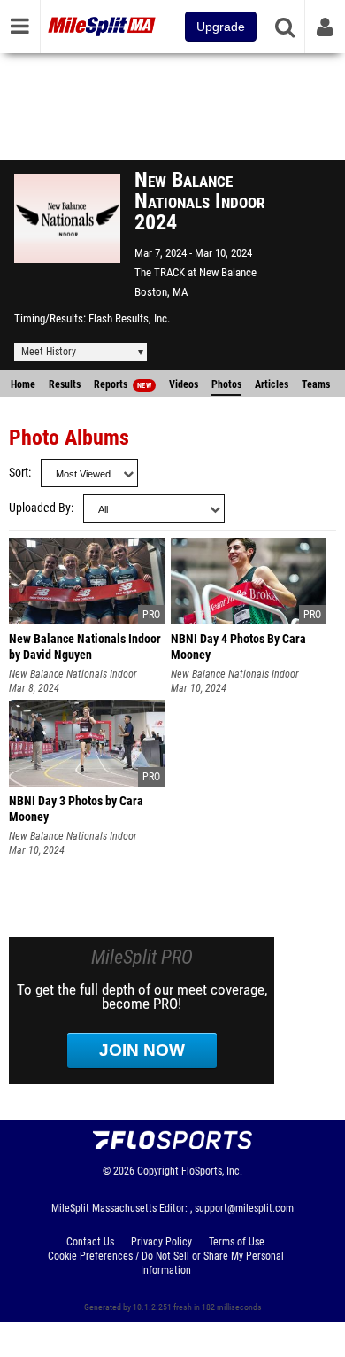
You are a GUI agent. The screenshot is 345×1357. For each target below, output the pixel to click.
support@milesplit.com (244, 1208)
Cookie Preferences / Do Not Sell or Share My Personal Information (166, 1263)
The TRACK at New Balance (195, 272)
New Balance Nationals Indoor (73, 674)
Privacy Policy (161, 1242)
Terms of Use (236, 1242)
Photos (226, 384)
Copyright (158, 1171)
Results (64, 384)
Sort (18, 472)
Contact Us (90, 1242)
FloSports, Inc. (211, 1171)
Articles (271, 384)
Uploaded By (40, 508)
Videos (183, 384)
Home (23, 384)
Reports (122, 384)
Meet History (48, 351)
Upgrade (220, 26)
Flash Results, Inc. (129, 318)
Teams (316, 384)
